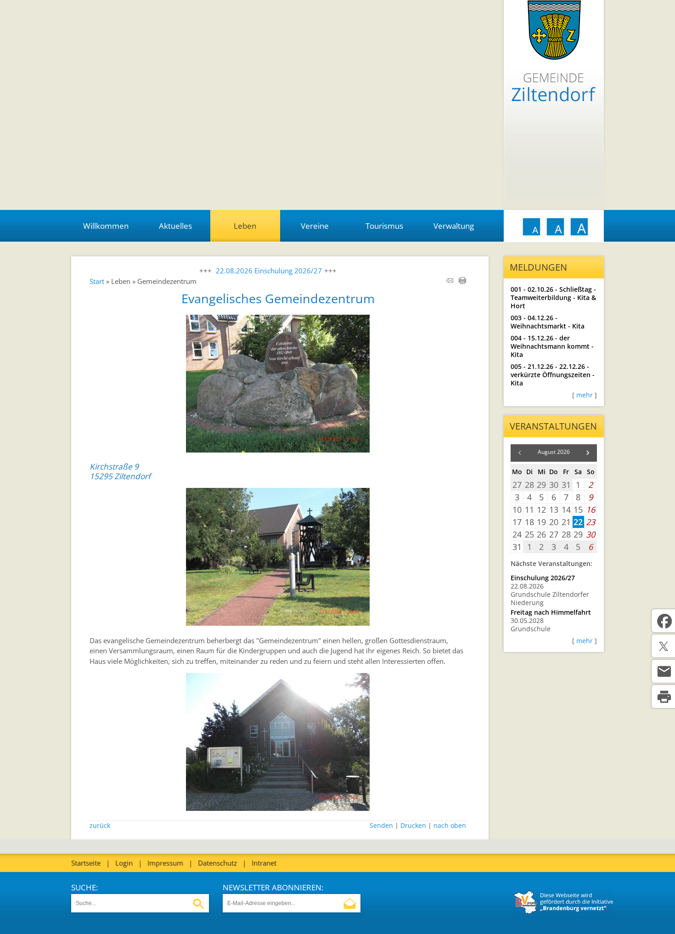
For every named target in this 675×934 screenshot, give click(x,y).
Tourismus (384, 226)
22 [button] (578, 521)
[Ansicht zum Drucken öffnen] (462, 281)
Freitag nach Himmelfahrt (551, 612)
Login (124, 862)
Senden (381, 825)
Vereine (315, 226)
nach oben (449, 825)
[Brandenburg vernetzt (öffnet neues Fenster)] (563, 911)
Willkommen (106, 226)
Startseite (86, 862)
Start (97, 281)
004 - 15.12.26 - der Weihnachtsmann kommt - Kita (552, 346)
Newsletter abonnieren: (273, 887)
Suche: (84, 887)
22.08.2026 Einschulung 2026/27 (269, 270)
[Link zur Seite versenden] (449, 281)
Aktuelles (175, 226)
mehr (584, 395)
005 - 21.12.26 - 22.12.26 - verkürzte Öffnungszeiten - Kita (553, 374)
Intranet (264, 862)
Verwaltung (453, 226)
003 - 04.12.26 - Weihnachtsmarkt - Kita (548, 322)
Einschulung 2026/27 (543, 578)
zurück (100, 825)
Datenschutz (217, 862)
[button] (588, 453)
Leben (245, 226)
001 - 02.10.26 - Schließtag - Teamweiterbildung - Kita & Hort (553, 297)
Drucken (413, 825)
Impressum (165, 862)
